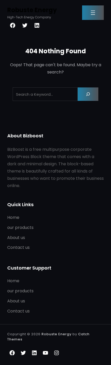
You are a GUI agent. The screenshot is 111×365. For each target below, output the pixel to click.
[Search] (88, 94)
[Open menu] (93, 12)
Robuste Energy (32, 10)
